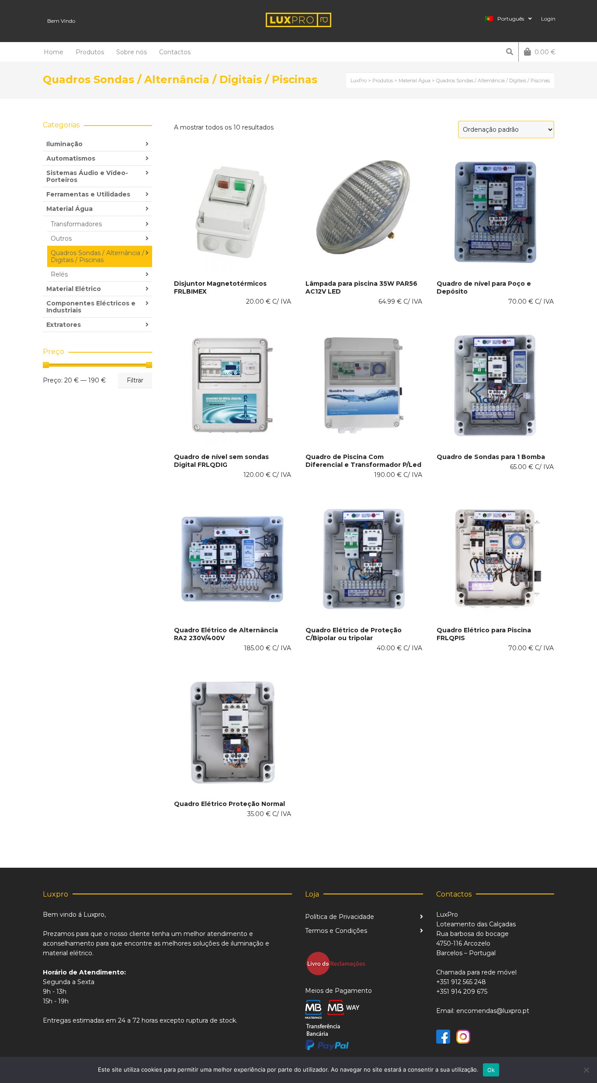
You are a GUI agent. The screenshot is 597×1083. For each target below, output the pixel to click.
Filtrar (135, 380)
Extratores (63, 325)
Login (548, 18)
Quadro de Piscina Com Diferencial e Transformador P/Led (363, 461)
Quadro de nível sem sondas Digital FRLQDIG (221, 461)
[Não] (586, 1069)
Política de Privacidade (339, 917)
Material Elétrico (73, 289)
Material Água (69, 209)
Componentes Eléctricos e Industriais (90, 306)
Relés (59, 274)
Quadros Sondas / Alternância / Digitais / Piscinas (97, 256)
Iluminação (64, 144)
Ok (491, 1069)
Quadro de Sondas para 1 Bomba (491, 457)
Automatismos (70, 158)
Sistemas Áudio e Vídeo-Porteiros (87, 176)
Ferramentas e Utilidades (88, 194)
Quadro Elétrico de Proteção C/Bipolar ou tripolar (353, 634)
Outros (61, 238)
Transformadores (76, 224)
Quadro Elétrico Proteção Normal (229, 804)
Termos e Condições (336, 931)
